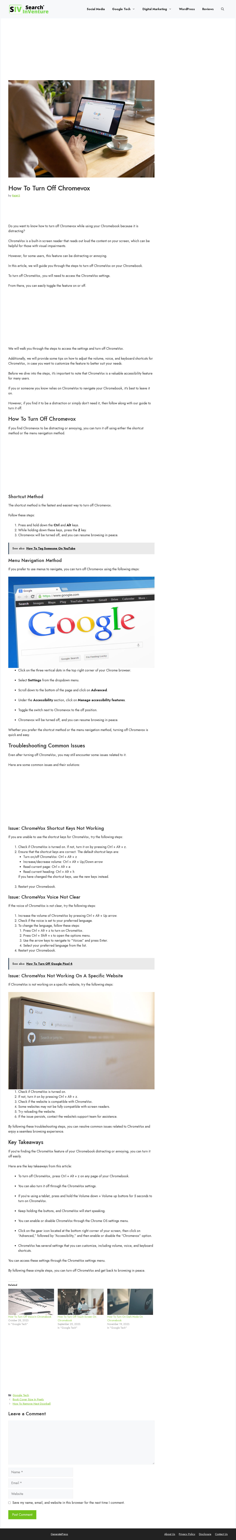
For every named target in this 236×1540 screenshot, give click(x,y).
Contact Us (221, 1534)
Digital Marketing (155, 9)
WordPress (187, 9)
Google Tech (121, 9)
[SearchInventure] (28, 8)
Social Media (96, 9)
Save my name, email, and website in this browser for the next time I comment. (68, 1502)
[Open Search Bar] (222, 9)
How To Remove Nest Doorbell (32, 1404)
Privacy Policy (187, 1534)
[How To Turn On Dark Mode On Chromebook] (130, 1302)
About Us (169, 1534)
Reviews (208, 9)
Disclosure (205, 1534)
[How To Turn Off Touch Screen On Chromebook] (80, 1302)
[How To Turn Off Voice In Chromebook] (31, 1302)
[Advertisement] (81, 53)
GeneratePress (59, 1534)
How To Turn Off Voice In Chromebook (29, 1317)
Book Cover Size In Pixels (28, 1399)
